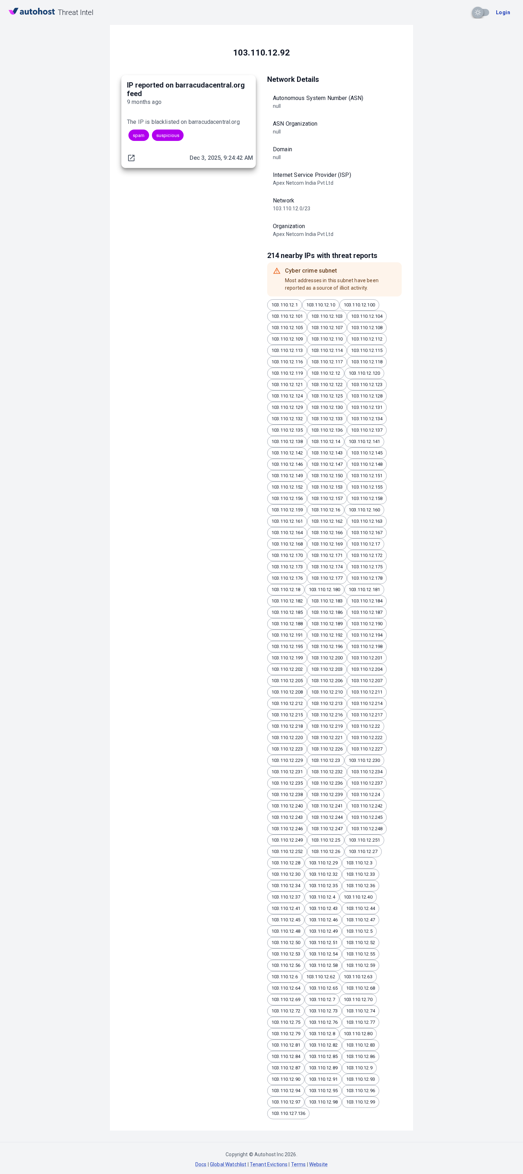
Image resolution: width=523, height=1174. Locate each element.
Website (318, 1164)
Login (503, 12)
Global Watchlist (228, 1164)
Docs (201, 1164)
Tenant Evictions (268, 1164)
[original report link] (131, 158)
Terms (298, 1164)
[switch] (478, 12)
